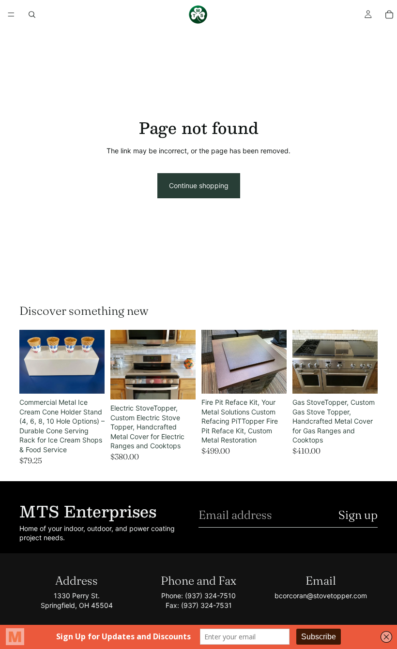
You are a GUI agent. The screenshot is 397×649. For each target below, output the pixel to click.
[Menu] (11, 14)
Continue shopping (199, 185)
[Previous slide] (30, 361)
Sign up (358, 515)
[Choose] (89, 378)
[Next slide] (94, 361)
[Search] (32, 14)
